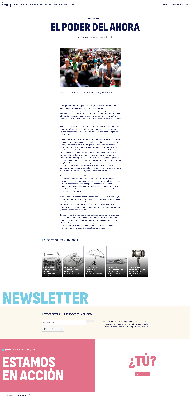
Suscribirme (90, 321)
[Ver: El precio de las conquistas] (52, 261)
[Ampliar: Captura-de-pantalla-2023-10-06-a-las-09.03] (90, 67)
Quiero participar (142, 374)
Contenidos (10, 12)
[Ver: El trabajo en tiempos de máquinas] (73, 261)
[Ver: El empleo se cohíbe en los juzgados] (138, 261)
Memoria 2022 (22, 395)
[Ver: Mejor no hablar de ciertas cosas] (116, 261)
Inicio (3, 12)
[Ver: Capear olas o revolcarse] (95, 261)
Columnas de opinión (20, 12)
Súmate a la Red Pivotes (177, 4)
